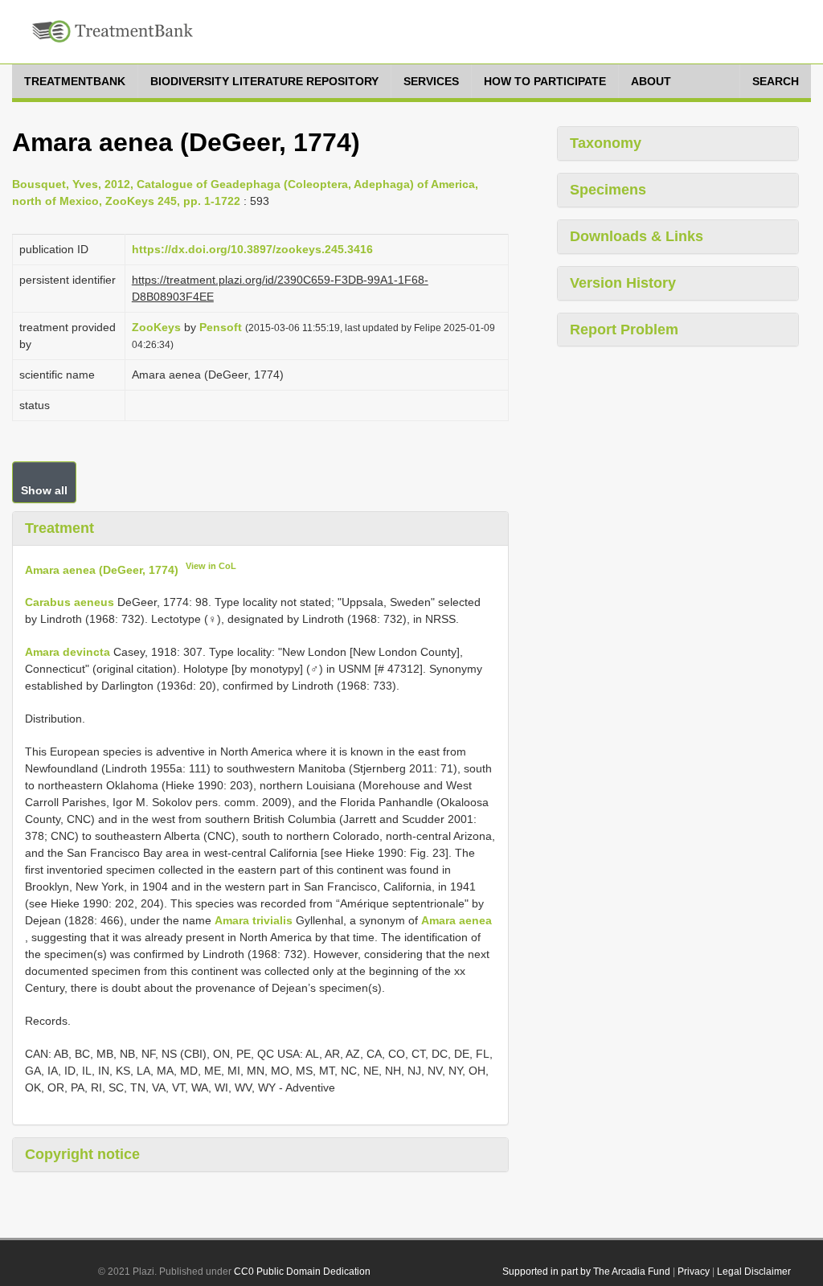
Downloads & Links (636, 236)
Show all (44, 490)
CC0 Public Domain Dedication (302, 1271)
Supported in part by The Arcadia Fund (586, 1271)
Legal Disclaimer (754, 1271)
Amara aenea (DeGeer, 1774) (101, 569)
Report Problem (624, 330)
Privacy (694, 1271)
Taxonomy (605, 143)
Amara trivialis (254, 920)
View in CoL (211, 566)
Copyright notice (82, 1154)
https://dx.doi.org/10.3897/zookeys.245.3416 (252, 249)
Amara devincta (67, 651)
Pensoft (220, 327)
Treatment (59, 528)
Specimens (608, 190)
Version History (623, 283)
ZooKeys (156, 327)
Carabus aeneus (69, 602)
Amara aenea (456, 920)
